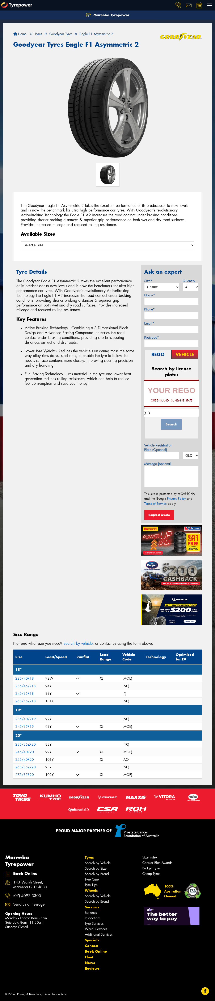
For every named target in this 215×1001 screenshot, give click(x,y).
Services (92, 907)
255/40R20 (24, 759)
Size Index (149, 857)
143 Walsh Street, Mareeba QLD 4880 (30, 885)
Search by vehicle (78, 643)
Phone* (149, 309)
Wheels (91, 890)
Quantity (189, 281)
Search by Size (95, 868)
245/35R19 (24, 726)
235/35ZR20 (25, 744)
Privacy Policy (176, 499)
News (90, 962)
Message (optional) (158, 464)
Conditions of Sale (56, 994)
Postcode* (151, 337)
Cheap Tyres (151, 874)
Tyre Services (94, 923)
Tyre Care (92, 879)
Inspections (92, 918)
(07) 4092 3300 (27, 895)
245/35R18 (24, 693)
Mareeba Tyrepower (110, 15)
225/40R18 (24, 678)
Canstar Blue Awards (157, 863)
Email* (149, 323)
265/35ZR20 (25, 767)
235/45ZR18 (25, 686)
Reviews (92, 968)
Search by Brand (97, 874)
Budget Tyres (151, 868)
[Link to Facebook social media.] (205, 991)
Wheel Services (96, 929)
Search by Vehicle (98, 863)
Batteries (91, 912)
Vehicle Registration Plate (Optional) (158, 447)
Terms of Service (155, 504)
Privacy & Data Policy (30, 994)
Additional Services (99, 934)
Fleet (89, 957)
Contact (91, 945)
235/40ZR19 (25, 719)
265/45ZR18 (25, 701)
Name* (149, 295)
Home (21, 34)
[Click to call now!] (178, 5)
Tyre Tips (91, 885)
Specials (92, 940)
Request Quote (159, 515)
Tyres (89, 857)
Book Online (96, 951)
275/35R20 (24, 775)
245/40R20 (24, 752)
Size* (148, 281)
